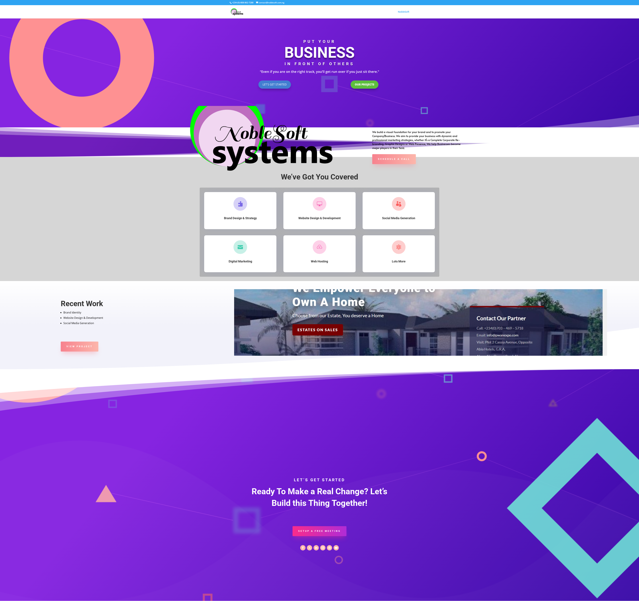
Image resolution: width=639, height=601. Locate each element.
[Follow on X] (309, 547)
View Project (79, 346)
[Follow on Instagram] (322, 547)
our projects (364, 84)
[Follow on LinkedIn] (316, 547)
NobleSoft (403, 12)
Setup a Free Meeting (319, 531)
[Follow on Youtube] (336, 547)
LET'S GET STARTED (275, 84)
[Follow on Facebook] (303, 547)
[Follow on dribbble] (329, 547)
